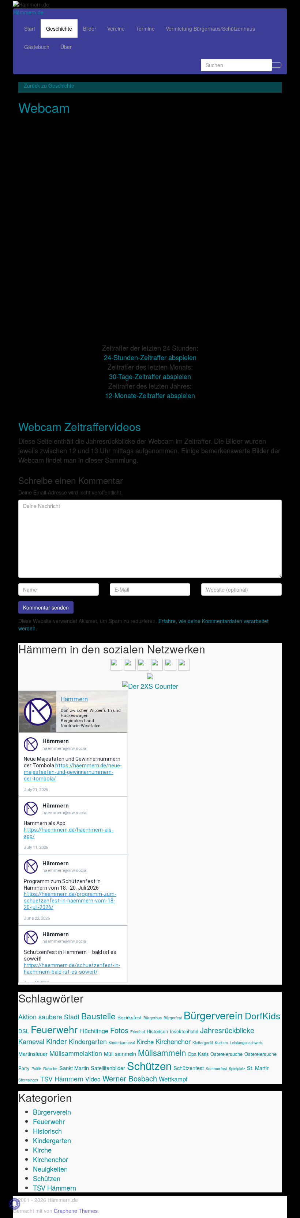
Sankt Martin (74, 1068)
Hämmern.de (28, 12)
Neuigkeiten (50, 1168)
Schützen (149, 1065)
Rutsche (50, 1068)
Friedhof (137, 1031)
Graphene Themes (76, 1210)
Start (29, 28)
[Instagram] (130, 663)
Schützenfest (188, 1068)
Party (24, 1068)
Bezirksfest (129, 1017)
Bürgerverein (213, 1014)
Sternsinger (28, 1080)
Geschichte (59, 28)
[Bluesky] (170, 663)
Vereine (116, 28)
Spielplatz (237, 1068)
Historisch (157, 1031)
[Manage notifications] (14, 1204)
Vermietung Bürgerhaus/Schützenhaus (210, 28)
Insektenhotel (184, 1031)
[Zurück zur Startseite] (51, 3)
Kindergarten (88, 1041)
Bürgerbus (152, 1017)
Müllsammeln (162, 1052)
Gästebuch (36, 46)
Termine (145, 28)
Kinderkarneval (122, 1042)
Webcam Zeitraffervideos (79, 426)
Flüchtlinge (93, 1031)
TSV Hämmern (61, 1078)
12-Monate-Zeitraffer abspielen (150, 395)
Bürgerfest (173, 1017)
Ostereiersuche (260, 1053)
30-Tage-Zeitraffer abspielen (150, 376)
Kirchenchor (173, 1041)
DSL (23, 1031)
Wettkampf (173, 1078)
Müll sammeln (120, 1053)
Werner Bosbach (129, 1078)
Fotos (119, 1030)
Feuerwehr (54, 1029)
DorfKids (262, 1015)
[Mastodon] (184, 663)
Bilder (89, 28)
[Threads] (157, 663)
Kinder (56, 1041)
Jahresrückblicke (227, 1030)
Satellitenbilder (108, 1068)
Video (93, 1079)
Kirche (145, 1041)
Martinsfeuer (33, 1053)
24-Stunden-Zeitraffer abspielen (150, 357)
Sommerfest (216, 1068)
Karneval (31, 1041)
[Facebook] (116, 663)
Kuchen (221, 1042)
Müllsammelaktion (75, 1053)
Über (66, 46)
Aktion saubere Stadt (48, 1016)
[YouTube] (143, 663)
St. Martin (258, 1068)
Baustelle (98, 1016)
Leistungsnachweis (246, 1042)
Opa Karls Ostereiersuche (215, 1053)
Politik (36, 1068)
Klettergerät (202, 1042)
